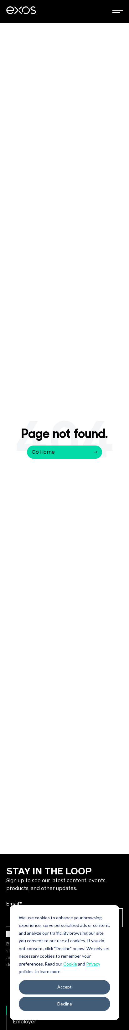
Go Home (43, 452)
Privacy (93, 963)
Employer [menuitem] (24, 1021)
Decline (64, 1003)
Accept (64, 986)
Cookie (70, 963)
